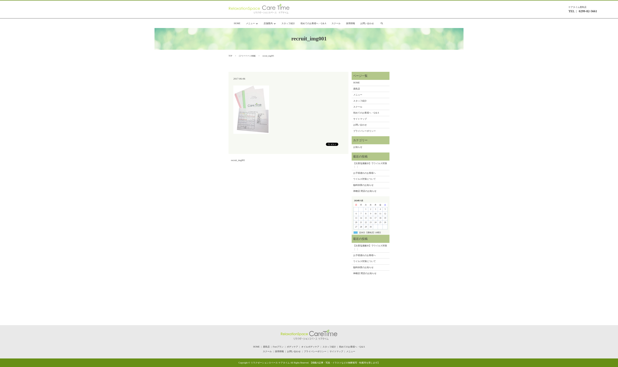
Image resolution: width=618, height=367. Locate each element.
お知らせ (357, 147)
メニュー (250, 23)
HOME (237, 23)
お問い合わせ (367, 23)
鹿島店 (356, 89)
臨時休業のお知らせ (363, 185)
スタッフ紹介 (288, 23)
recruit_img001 (238, 160)
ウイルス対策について (364, 179)
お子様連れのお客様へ (364, 173)
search (381, 23)
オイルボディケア (310, 347)
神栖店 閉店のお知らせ (364, 191)
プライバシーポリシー (364, 131)
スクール (336, 23)
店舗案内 (268, 23)
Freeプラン (278, 347)
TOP (230, 56)
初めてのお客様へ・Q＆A (313, 23)
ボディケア (292, 347)
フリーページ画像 (247, 56)
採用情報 (350, 23)
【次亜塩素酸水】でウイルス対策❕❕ (370, 165)
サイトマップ (360, 119)
